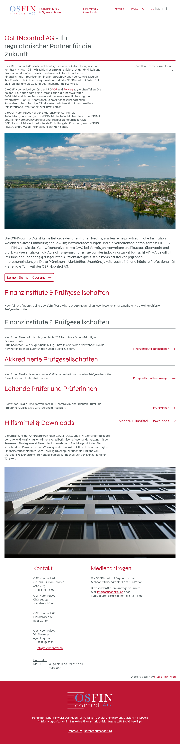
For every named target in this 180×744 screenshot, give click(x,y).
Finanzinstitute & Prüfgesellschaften (50, 10)
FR (163, 8)
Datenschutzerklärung (98, 731)
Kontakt (119, 8)
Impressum (75, 731)
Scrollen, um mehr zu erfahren (154, 66)
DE (152, 8)
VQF (55, 89)
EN (158, 8)
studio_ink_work (165, 676)
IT (168, 8)
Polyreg (68, 89)
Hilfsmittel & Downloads (90, 10)
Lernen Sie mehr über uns (26, 277)
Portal (134, 9)
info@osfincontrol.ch (50, 648)
